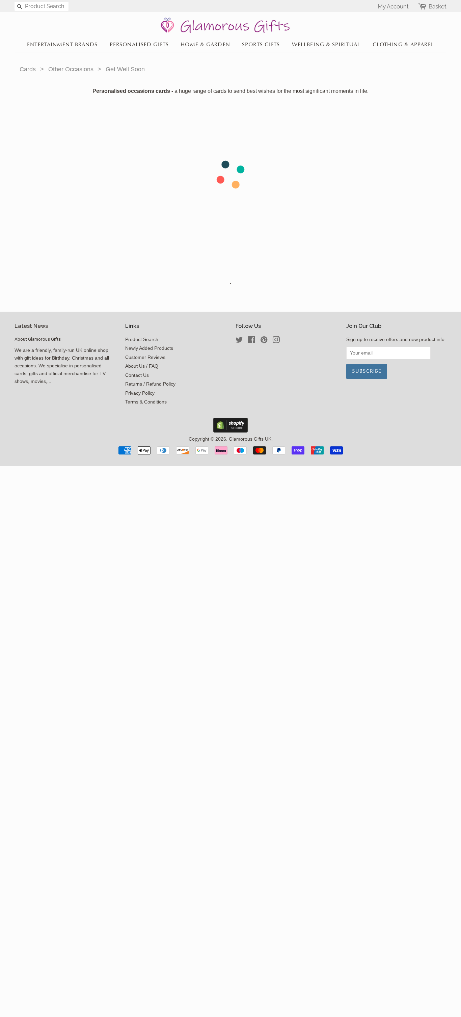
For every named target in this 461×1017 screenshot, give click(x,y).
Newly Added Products (149, 348)
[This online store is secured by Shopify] (230, 431)
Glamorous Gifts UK (250, 439)
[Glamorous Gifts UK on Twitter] (239, 341)
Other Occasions (70, 69)
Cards (28, 69)
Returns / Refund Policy (150, 384)
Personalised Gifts (139, 45)
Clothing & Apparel (403, 45)
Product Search (141, 339)
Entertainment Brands (62, 45)
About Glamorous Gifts (38, 339)
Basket (437, 6)
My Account (393, 6)
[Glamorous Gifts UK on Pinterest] (264, 341)
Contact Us (137, 375)
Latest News (31, 326)
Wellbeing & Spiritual (326, 45)
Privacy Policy (140, 393)
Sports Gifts (261, 45)
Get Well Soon (125, 69)
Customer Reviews (145, 357)
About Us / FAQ (141, 366)
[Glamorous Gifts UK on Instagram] (276, 341)
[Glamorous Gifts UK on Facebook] (251, 341)
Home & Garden (205, 45)
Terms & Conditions (146, 402)
